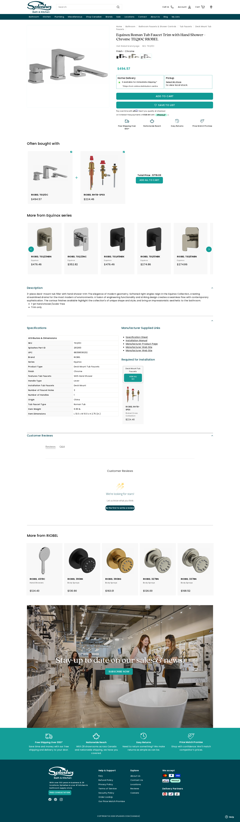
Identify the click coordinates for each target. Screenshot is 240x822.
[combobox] (89, 7)
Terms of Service (107, 788)
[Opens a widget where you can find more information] (229, 817)
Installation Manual (136, 340)
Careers (134, 792)
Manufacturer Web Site (139, 347)
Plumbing (59, 16)
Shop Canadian (94, 16)
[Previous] (31, 249)
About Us (155, 16)
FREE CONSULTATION (60, 792)
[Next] (209, 249)
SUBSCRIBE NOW (119, 671)
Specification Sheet (137, 337)
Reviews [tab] (51, 446)
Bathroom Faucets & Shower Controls (157, 26)
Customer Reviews (40, 435)
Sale (118, 16)
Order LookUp (105, 797)
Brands (109, 16)
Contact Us (136, 780)
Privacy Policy (105, 784)
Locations (129, 16)
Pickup (170, 78)
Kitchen (47, 16)
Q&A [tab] (62, 446)
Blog (166, 16)
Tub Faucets (186, 26)
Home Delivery (127, 78)
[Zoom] (68, 66)
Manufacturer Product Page (142, 343)
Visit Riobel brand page (127, 46)
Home (119, 26)
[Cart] (210, 7)
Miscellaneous (75, 16)
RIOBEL (52, 535)
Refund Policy (105, 780)
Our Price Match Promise (111, 801)
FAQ (100, 775)
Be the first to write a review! (120, 508)
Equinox (53, 215)
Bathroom (34, 16)
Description (35, 288)
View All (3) (133, 377)
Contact (142, 16)
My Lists (176, 16)
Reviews (134, 788)
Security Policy (106, 792)
